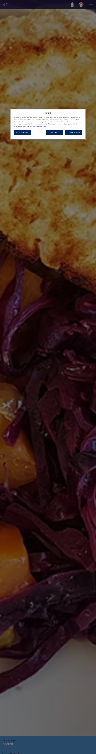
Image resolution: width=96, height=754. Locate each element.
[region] (48, 124)
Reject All (54, 133)
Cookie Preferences (22, 133)
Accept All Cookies (73, 133)
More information (41, 126)
